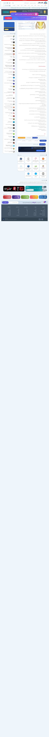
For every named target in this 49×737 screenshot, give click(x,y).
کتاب (28, 5)
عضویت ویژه (9, 212)
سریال (18, 211)
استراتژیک (35, 210)
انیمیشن (18, 210)
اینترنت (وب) (43, 212)
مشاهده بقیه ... (43, 215)
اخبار (21, 5)
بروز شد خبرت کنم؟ (21, 137)
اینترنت (27, 212)
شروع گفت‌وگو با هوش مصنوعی (40, 150)
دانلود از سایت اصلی (35, 144)
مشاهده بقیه (20, 155)
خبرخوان (18, 5)
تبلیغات (10, 211)
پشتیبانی (14, 5)
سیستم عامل (21, 28)
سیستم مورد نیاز (30, 140)
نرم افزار (45, 5)
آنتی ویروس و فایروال (43, 210)
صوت (32, 5)
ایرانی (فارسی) (43, 211)
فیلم (35, 5)
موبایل (38, 5)
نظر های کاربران (23, 140)
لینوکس (19, 28)
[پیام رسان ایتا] (40, 219)
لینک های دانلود (43, 140)
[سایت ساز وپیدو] (25, 18)
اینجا (37, 135)
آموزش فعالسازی (36, 140)
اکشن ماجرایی (35, 212)
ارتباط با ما (10, 210)
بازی (42, 5)
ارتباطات (27, 210)
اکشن (35, 211)
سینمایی (18, 212)
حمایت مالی (9, 215)
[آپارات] (42, 219)
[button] (22, 22)
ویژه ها (25, 5)
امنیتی (27, 211)
